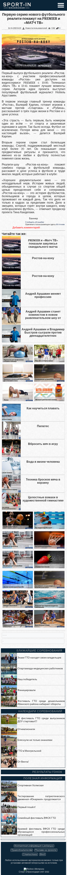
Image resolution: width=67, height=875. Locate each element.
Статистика (30, 854)
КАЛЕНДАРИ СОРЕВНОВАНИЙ (40, 711)
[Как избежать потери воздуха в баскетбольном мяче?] (49, 587)
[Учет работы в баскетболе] (49, 547)
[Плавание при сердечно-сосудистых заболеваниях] (49, 607)
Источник (60, 224)
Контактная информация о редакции (33, 846)
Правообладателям (21, 850)
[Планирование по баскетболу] (49, 380)
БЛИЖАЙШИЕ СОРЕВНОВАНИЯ (39, 650)
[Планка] (18, 400)
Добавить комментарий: (26, 227)
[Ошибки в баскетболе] (18, 528)
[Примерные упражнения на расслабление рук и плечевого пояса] (18, 380)
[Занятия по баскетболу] (18, 547)
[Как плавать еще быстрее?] (49, 528)
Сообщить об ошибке (34, 222)
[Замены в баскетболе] (18, 607)
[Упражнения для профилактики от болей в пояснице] (18, 361)
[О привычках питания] (49, 567)
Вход (42, 854)
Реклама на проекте (46, 850)
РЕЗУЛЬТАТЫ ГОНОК (47, 772)
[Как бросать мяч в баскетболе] (18, 567)
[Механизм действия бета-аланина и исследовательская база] (49, 400)
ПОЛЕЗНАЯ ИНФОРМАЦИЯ (42, 778)
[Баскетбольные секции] (49, 626)
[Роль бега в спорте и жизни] (49, 361)
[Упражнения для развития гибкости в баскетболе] (18, 626)
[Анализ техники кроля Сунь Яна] (18, 587)
